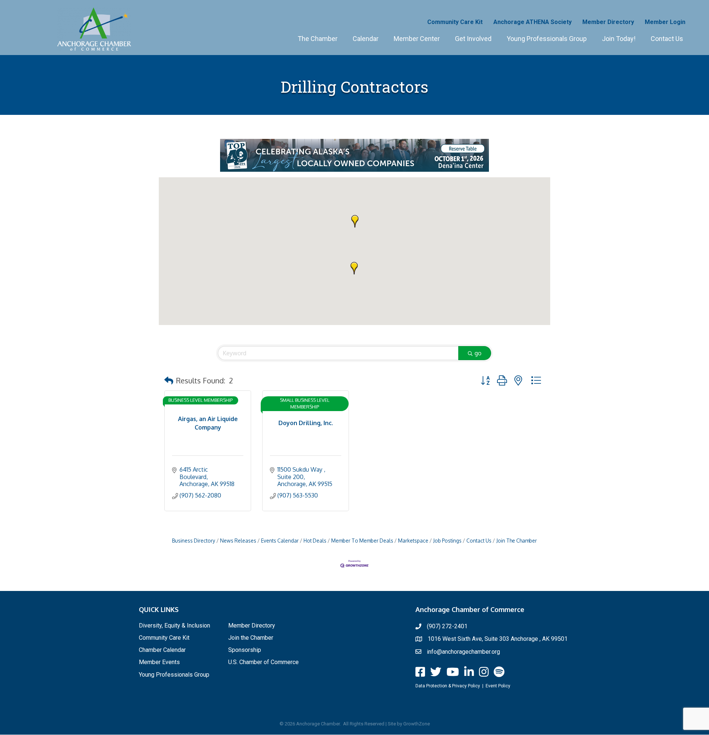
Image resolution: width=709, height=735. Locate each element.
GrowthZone (416, 724)
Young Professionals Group (547, 38)
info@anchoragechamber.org (463, 651)
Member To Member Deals (362, 540)
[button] (354, 268)
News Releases (238, 540)
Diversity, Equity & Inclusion (174, 625)
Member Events (159, 662)
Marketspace (413, 540)
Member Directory (608, 21)
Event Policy (498, 685)
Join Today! (619, 38)
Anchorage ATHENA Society (532, 21)
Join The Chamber (516, 540)
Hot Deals (315, 540)
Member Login (665, 21)
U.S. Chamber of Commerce (263, 662)
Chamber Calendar (162, 649)
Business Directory (193, 540)
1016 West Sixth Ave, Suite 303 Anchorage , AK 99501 (498, 638)
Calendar (366, 38)
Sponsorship (244, 649)
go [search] (478, 353)
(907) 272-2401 (447, 626)
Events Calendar (280, 540)
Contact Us (667, 38)
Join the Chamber (250, 637)
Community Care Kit (455, 21)
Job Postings (447, 540)
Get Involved (473, 38)
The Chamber (318, 38)
